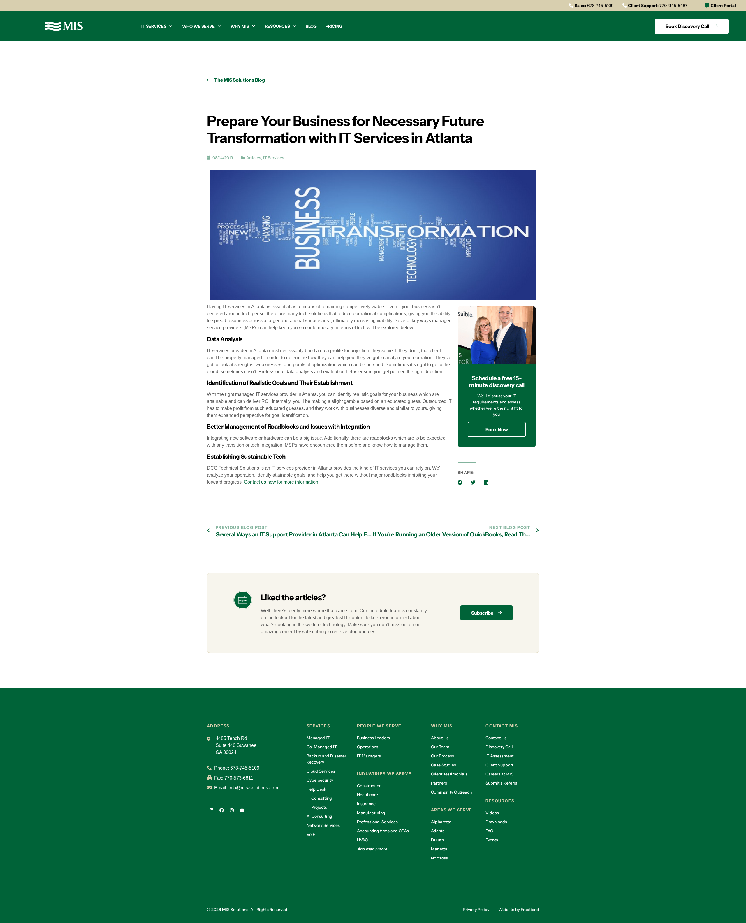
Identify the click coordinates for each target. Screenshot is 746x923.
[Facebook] (221, 810)
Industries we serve (384, 773)
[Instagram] (231, 810)
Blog (311, 26)
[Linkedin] (211, 810)
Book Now (496, 429)
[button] (460, 482)
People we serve (379, 726)
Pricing (334, 26)
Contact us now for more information (281, 482)
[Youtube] (241, 810)
